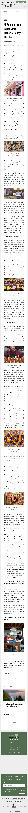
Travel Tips (6, 673)
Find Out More (14, 747)
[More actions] (23, 20)
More (16, 11)
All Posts (5, 11)
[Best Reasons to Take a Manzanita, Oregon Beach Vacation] (14, 695)
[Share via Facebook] (5, 678)
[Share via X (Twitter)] (8, 678)
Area (11, 11)
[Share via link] (16, 678)
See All (22, 686)
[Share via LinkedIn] (12, 678)
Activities (6, 671)
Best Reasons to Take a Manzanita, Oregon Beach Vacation (14, 705)
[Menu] (25, 5)
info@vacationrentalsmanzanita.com (14, 799)
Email (4, 780)
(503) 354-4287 (19, 798)
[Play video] (14, 193)
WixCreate (17, 809)
